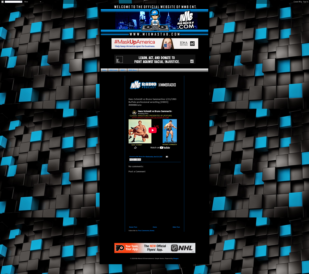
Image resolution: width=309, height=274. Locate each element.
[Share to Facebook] (137, 159)
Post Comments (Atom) (146, 230)
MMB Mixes (133, 70)
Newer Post (133, 227)
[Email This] (130, 159)
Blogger (176, 258)
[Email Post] (166, 156)
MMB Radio (113, 70)
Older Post (176, 227)
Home (104, 70)
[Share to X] (135, 159)
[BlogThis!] (133, 159)
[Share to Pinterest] (140, 159)
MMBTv (123, 70)
